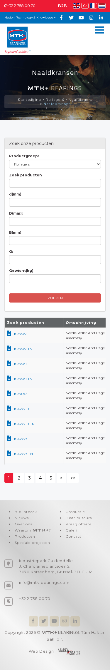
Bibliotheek (26, 511)
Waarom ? (33, 530)
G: (11, 251)
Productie (75, 511)
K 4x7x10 (21, 409)
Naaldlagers (80, 100)
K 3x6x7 (20, 394)
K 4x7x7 (20, 439)
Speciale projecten (32, 542)
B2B (62, 6)
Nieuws (22, 518)
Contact (74, 536)
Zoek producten (25, 175)
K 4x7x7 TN (23, 454)
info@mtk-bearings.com (44, 582)
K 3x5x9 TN (23, 379)
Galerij (72, 530)
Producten (25, 536)
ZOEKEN (55, 298)
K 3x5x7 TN (23, 349)
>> (73, 478)
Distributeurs (79, 518)
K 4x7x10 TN (24, 424)
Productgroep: (24, 156)
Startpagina (29, 100)
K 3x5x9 (20, 364)
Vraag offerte (79, 524)
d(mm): (15, 194)
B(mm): (15, 232)
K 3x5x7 (20, 334)
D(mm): (16, 213)
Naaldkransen (57, 104)
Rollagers (55, 100)
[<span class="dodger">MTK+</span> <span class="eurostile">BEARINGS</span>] (17, 40)
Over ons (23, 524)
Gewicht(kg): (21, 270)
